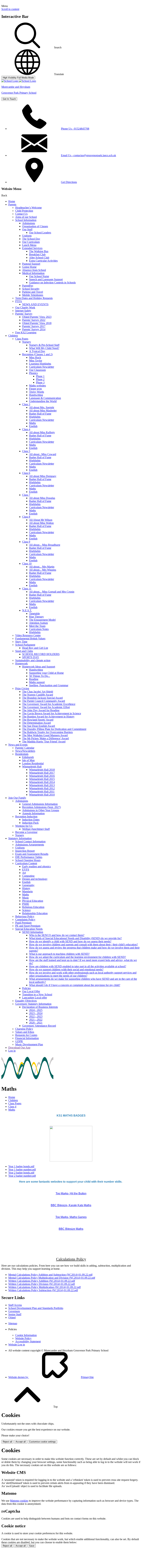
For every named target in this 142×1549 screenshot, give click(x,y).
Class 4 (26, 429)
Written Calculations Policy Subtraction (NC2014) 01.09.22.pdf (43, 1290)
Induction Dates (30, 819)
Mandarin (27, 891)
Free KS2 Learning (25, 332)
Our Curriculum (31, 241)
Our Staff (27, 229)
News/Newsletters (25, 750)
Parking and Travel (32, 291)
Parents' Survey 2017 (33, 326)
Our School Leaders (40, 232)
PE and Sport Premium (27, 925)
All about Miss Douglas (42, 497)
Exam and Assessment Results (31, 853)
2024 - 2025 (35, 1010)
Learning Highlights (40, 363)
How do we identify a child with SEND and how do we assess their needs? (70, 941)
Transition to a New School (37, 994)
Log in (12, 1050)
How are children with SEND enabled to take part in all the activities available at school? (77, 966)
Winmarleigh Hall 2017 (42, 772)
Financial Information (27, 1038)
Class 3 (26, 404)
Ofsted (12, 1317)
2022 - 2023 (35, 1016)
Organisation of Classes (35, 226)
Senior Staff (14, 1314)
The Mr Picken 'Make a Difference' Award (45, 738)
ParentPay (27, 285)
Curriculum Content (26, 863)
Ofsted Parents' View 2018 (36, 323)
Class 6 (26, 473)
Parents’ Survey (23, 313)
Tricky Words (36, 391)
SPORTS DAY (30, 657)
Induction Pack (30, 822)
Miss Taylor (35, 360)
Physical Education (32, 900)
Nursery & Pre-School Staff (44, 344)
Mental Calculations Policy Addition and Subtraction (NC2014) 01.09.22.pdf (50, 1274)
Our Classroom (37, 369)
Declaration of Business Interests (40, 1006)
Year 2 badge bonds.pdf (21, 1172)
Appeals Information (33, 813)
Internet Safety (23, 310)
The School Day (31, 238)
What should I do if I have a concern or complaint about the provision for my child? (74, 985)
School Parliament (25, 644)
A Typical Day (37, 351)
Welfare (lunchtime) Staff (36, 828)
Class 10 (27, 563)
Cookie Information (26, 1335)
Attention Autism (38, 622)
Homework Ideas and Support (38, 666)
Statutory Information (20, 838)
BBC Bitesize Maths (71, 1228)
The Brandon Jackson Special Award (42, 697)
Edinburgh (28, 757)
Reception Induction (26, 816)
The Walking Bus (38, 251)
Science (26, 910)
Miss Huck (35, 357)
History (26, 888)
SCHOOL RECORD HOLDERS (41, 654)
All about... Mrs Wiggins (42, 569)
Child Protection (24, 210)
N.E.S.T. (27, 610)
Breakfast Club (37, 254)
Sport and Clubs (24, 651)
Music (25, 897)
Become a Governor (26, 832)
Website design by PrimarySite (51, 1377)
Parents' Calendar (24, 747)
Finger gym (35, 388)
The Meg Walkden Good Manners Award (45, 735)
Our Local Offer (31, 991)
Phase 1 (40, 376)
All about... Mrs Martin (41, 566)
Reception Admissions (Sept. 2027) (41, 807)
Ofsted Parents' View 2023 (36, 316)
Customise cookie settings (42, 1441)
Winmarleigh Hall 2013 (42, 785)
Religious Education (33, 907)
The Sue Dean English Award (38, 725)
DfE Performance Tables (28, 857)
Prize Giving (22, 688)
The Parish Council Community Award (43, 700)
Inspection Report (25, 850)
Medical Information (33, 273)
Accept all (21, 1441)
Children (13, 335)
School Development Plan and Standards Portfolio (35, 1308)
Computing (28, 875)
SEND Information (32, 932)
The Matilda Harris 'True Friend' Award (43, 741)
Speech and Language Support (46, 279)
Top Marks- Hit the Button (71, 1193)
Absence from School (34, 270)
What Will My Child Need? (44, 348)
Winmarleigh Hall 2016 (42, 775)
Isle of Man (28, 760)
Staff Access (15, 1305)
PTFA (18, 301)
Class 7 (26, 494)
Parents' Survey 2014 (33, 329)
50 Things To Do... (39, 675)
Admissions (28, 223)
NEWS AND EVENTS (35, 304)
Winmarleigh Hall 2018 (42, 769)
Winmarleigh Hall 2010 (42, 794)
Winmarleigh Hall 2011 (42, 791)
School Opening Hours (28, 860)
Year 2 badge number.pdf (22, 1175)
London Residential (33, 763)
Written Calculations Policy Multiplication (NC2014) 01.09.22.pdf (44, 1287)
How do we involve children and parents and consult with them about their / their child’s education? (83, 944)
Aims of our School (26, 216)
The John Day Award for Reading (40, 710)
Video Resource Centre (28, 635)
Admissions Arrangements (29, 844)
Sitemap (12, 1323)
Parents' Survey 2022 (33, 320)
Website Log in (16, 1344)
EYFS (25, 869)
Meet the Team (37, 626)
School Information (25, 220)
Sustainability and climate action (32, 660)
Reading (33, 679)
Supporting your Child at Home (46, 672)
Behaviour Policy (24, 916)
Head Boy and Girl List (35, 647)
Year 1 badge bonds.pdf (21, 1166)
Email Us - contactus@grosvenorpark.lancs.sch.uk (88, 155)
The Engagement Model (42, 619)
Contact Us (21, 213)
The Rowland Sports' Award (37, 719)
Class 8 (26, 516)
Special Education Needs (29, 928)
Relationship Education (35, 913)
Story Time (21, 641)
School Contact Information (30, 841)
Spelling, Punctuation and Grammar (48, 685)
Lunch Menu (29, 245)
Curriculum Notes (39, 629)
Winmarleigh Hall (32, 766)
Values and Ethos (24, 1031)
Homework (21, 663)
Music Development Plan (29, 1044)
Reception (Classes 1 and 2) (37, 354)
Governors (14, 1311)
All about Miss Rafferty (42, 432)
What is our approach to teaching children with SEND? (59, 953)
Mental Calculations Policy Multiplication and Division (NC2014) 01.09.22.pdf (51, 1277)
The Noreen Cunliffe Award (37, 694)
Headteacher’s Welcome (28, 207)
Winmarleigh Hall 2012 (42, 788)
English (33, 426)
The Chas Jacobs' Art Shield (37, 691)
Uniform (27, 235)
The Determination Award (36, 722)
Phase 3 (40, 382)
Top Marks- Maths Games (71, 1217)
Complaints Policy (25, 919)
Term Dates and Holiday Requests (34, 298)
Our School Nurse (39, 276)
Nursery (26, 341)
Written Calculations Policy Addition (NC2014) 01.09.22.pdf (41, 1280)
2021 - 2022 (35, 1019)
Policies (26, 988)
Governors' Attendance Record (39, 1025)
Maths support (37, 682)
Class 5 (26, 451)
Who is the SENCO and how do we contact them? (56, 935)
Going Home (29, 266)
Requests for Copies (26, 1035)
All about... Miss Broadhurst (44, 544)
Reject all (7, 1441)
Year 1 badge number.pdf (22, 1169)
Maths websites (37, 385)
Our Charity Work (25, 307)
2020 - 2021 (35, 1022)
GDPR (19, 1041)
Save (31, 1545)
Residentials (21, 754)
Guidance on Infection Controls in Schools (52, 282)
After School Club (39, 257)
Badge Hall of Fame (40, 413)
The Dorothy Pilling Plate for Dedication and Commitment (54, 729)
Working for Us (23, 825)
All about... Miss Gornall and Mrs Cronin (51, 591)
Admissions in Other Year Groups (40, 810)
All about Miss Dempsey (42, 476)
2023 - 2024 (35, 1013)
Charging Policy (24, 1028)
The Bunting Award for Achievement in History (48, 716)
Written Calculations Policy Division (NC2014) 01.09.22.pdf (41, 1284)
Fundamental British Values (30, 638)
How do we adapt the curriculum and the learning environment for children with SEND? (77, 957)
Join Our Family (17, 797)
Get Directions (69, 182)
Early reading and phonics (36, 866)
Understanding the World (43, 401)
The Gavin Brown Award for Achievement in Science (51, 713)
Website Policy (23, 1338)
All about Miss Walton (41, 522)
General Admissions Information (40, 804)
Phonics (33, 373)
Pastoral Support (31, 263)
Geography (28, 885)
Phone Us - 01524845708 (75, 128)
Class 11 (26, 588)
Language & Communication (45, 398)
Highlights (35, 416)
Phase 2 (40, 379)
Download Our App (19, 1047)
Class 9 (26, 541)
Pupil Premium (23, 922)
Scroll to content (10, 9)
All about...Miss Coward (42, 454)
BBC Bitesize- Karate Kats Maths (71, 1205)
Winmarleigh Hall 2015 (42, 779)
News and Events (18, 744)
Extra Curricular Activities (43, 260)
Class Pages (21, 338)
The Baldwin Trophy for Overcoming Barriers (47, 732)
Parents (12, 204)
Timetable (34, 613)
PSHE (25, 903)
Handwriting (36, 394)
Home (11, 201)
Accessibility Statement (28, 1341)
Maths (32, 423)
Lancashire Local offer (34, 997)
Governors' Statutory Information (33, 1003)
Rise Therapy (36, 616)
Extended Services (32, 248)
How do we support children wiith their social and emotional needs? (66, 969)
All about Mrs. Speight (41, 407)
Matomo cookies (19, 1500)
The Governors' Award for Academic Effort (46, 707)
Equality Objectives (26, 1000)
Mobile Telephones (32, 295)
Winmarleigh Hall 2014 (42, 782)
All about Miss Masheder (43, 410)
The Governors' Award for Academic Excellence (48, 704)
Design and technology (34, 878)
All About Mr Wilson (40, 519)
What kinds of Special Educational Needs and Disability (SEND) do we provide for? (75, 938)
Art (24, 872)
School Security (30, 288)
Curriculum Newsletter (41, 366)
